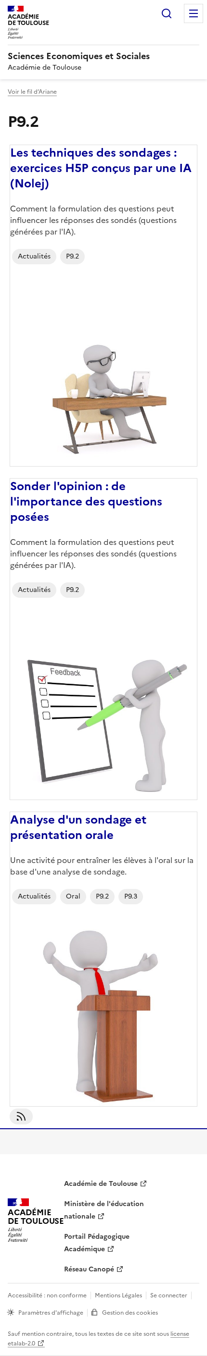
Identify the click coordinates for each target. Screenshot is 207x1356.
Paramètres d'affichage (50, 1312)
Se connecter (168, 1295)
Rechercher (166, 13)
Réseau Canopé (89, 1269)
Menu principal (193, 13)
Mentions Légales (118, 1295)
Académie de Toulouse (101, 1184)
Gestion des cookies (130, 1312)
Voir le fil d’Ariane (32, 91)
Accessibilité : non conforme (47, 1295)
